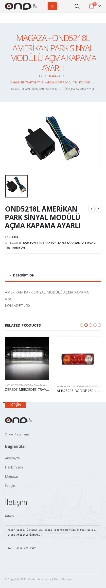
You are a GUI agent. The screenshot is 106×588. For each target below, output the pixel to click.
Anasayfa (12, 458)
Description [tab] (24, 275)
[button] (81, 325)
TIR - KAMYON (15, 247)
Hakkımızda (14, 467)
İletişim (10, 485)
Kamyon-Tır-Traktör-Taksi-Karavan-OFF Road (59, 242)
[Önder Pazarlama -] (21, 6)
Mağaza (11, 476)
